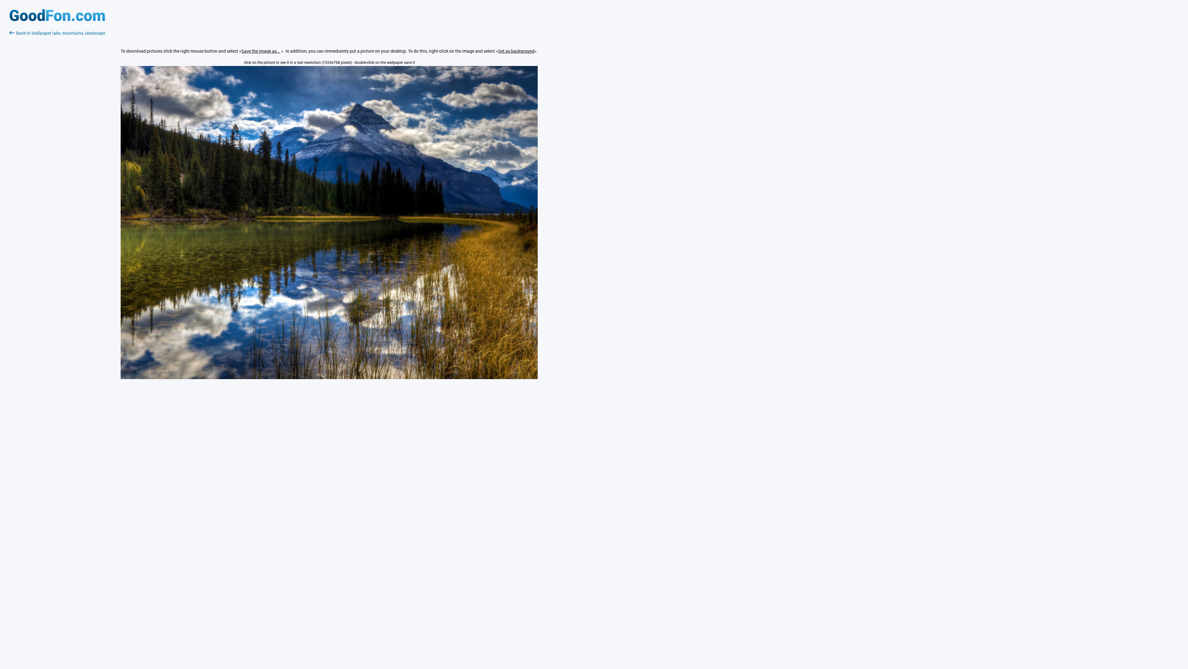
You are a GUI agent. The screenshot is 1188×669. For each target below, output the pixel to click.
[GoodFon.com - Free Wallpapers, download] (57, 19)
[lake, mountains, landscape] (329, 377)
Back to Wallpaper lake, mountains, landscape (60, 33)
